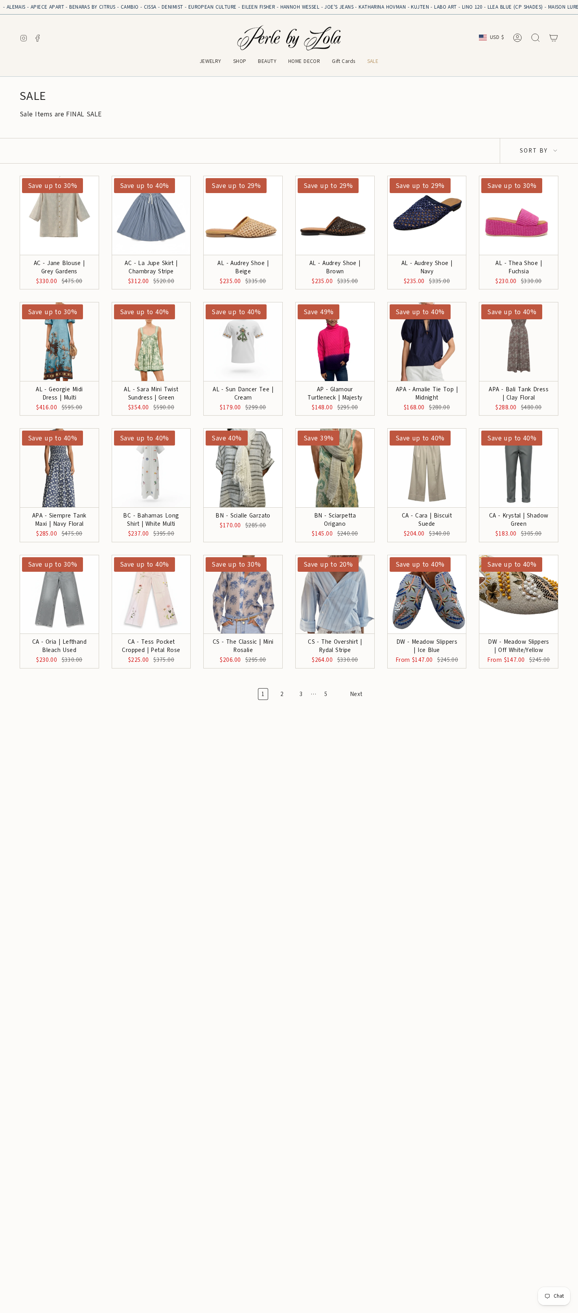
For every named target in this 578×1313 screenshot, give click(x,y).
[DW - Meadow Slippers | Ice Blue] (427, 594)
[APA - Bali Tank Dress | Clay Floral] (518, 341)
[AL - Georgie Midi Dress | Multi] (59, 341)
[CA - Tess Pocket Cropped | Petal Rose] (151, 594)
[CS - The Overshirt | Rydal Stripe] (335, 594)
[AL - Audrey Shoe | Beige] (243, 215)
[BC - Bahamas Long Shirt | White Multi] (151, 468)
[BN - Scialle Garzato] (243, 468)
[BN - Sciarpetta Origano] (335, 468)
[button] (210, 62)
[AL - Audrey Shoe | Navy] (427, 215)
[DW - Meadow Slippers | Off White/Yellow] (518, 594)
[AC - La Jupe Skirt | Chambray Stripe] (151, 215)
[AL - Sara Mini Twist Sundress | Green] (151, 341)
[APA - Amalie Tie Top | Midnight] (427, 341)
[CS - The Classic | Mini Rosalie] (243, 594)
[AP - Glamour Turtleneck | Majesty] (335, 341)
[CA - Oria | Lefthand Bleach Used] (59, 594)
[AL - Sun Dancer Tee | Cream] (243, 341)
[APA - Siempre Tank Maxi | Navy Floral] (59, 468)
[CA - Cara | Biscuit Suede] (427, 468)
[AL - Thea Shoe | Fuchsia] (518, 215)
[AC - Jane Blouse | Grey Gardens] (59, 215)
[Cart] (554, 37)
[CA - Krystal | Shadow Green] (518, 468)
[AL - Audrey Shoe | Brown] (335, 215)
